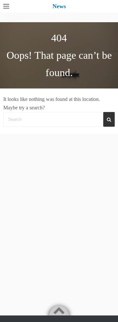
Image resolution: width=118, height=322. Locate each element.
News (59, 6)
